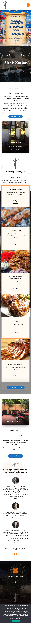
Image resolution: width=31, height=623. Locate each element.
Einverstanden (15, 620)
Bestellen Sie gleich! (15, 576)
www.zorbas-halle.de (15, 436)
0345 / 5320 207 (15, 582)
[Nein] (29, 613)
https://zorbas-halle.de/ (15, 93)
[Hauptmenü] (28, 5)
